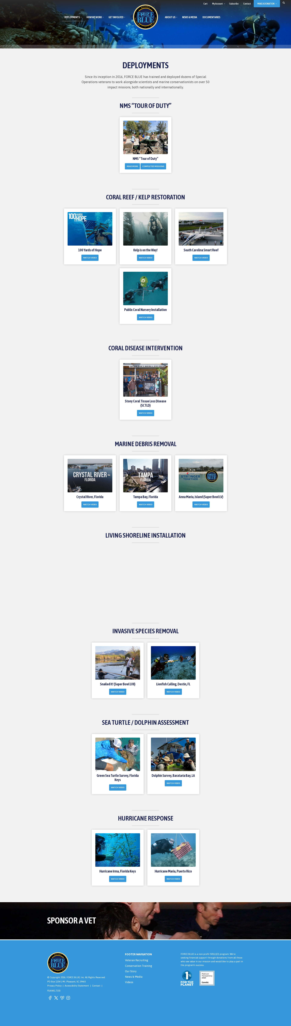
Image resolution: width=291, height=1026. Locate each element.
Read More (132, 166)
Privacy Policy (54, 985)
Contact (96, 985)
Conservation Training (138, 965)
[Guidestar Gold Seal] (205, 984)
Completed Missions (153, 166)
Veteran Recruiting (136, 960)
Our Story (131, 971)
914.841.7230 (53, 990)
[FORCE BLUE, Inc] (145, 17)
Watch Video (90, 257)
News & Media (133, 976)
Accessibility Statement (77, 985)
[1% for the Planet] (187, 984)
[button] (283, 2)
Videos (129, 982)
